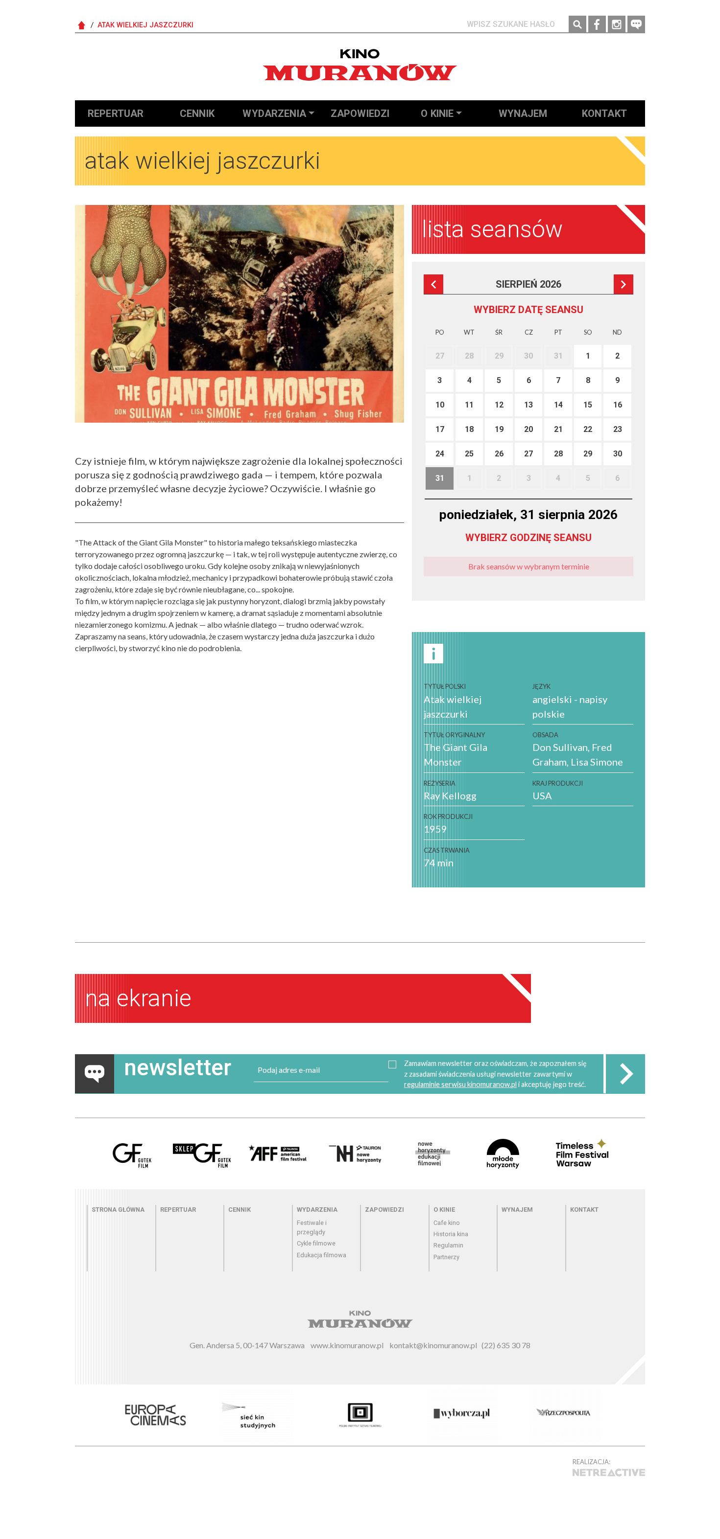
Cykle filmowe (316, 1243)
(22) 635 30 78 (505, 1345)
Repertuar (116, 113)
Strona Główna (82, 25)
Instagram (616, 24)
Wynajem (523, 113)
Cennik (197, 113)
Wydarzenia (274, 113)
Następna (623, 284)
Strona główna (118, 1209)
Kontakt (604, 113)
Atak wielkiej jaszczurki (145, 25)
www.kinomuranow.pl (347, 1345)
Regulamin (448, 1245)
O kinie (437, 113)
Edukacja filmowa (321, 1255)
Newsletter (636, 24)
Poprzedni (433, 284)
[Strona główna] (360, 65)
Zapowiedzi (360, 113)
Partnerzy (446, 1257)
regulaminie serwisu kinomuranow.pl (460, 1084)
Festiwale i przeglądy (312, 1227)
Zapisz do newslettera (625, 1073)
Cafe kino (446, 1222)
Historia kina (450, 1234)
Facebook (597, 24)
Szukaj (577, 24)
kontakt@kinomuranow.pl (433, 1345)
